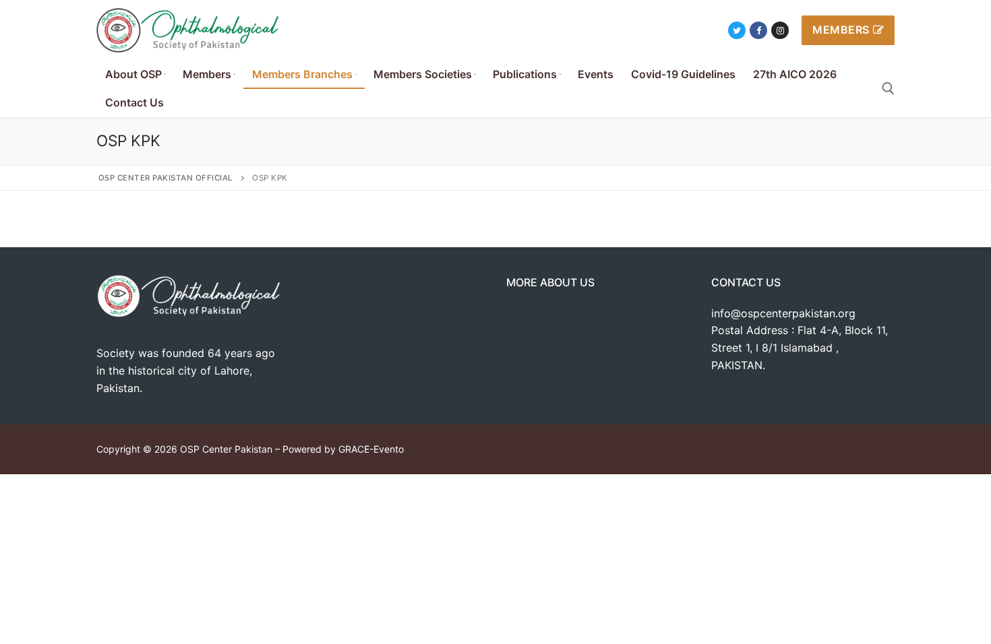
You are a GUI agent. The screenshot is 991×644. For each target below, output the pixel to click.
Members (841, 29)
